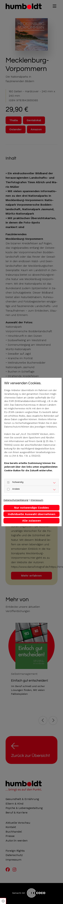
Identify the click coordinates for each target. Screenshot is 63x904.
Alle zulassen (31, 520)
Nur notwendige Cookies (31, 507)
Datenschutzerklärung (16, 500)
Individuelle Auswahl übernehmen (31, 514)
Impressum (36, 500)
